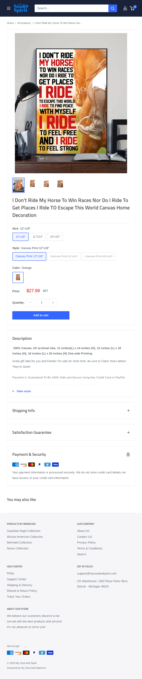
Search (81, 554)
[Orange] (18, 277)
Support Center (16, 579)
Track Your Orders (19, 596)
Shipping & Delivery (19, 585)
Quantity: (18, 302)
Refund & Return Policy (22, 590)
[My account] (125, 8)
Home (10, 22)
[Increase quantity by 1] (53, 302)
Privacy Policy (86, 542)
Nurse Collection (17, 548)
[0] (132, 8)
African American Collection (25, 536)
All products (24, 22)
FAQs (10, 573)
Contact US (84, 536)
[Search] (112, 8)
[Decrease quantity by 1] (30, 302)
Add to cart (40, 315)
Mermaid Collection (19, 542)
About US (83, 531)
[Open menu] (8, 8)
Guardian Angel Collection (23, 531)
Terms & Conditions (89, 548)
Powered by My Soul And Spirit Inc (26, 667)
